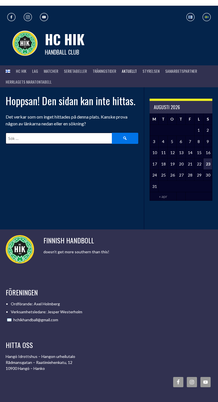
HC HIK (65, 39)
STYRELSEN (151, 71)
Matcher (51, 71)
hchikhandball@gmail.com (35, 319)
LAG (35, 71)
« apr (163, 196)
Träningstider (104, 71)
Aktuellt (129, 71)
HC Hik (21, 71)
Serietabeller (75, 71)
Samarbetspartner (181, 71)
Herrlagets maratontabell (29, 82)
